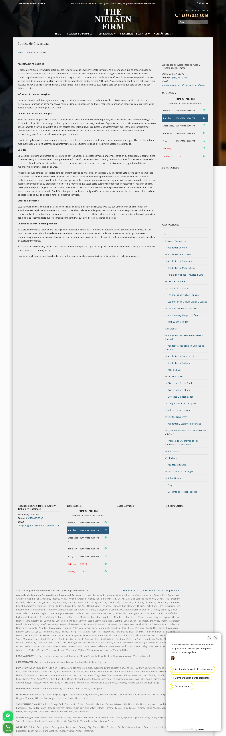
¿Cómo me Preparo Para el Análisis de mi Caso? (185, 432)
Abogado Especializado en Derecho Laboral (184, 337)
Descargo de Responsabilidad (182, 491)
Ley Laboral (171, 328)
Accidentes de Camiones (180, 261)
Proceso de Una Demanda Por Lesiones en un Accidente (181, 442)
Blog (170, 485)
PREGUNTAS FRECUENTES (31, 3)
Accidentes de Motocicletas (181, 267)
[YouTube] (206, 3)
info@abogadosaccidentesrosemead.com (136, 3)
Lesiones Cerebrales (178, 288)
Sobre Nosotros (176, 478)
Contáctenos (171, 458)
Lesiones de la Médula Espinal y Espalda (187, 301)
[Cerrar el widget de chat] (215, 637)
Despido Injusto (175, 376)
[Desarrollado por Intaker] (199, 729)
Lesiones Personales (175, 241)
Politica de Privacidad (153, 590)
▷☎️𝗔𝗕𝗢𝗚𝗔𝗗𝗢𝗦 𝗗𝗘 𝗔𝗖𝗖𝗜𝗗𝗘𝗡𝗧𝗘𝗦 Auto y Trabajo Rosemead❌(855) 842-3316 (113, 19)
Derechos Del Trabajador (180, 396)
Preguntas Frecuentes (176, 416)
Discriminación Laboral (179, 389)
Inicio (167, 234)
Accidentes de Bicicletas (179, 254)
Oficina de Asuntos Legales (181, 471)
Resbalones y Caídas (178, 321)
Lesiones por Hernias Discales (183, 308)
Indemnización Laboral (179, 410)
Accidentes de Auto (177, 247)
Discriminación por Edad (180, 383)
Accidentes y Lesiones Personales (184, 423)
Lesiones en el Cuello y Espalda (183, 294)
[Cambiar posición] (209, 637)
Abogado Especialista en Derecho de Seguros (184, 347)
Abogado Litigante (177, 464)
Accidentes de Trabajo (179, 363)
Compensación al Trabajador (182, 403)
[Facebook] (197, 3)
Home (20, 52)
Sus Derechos (174, 451)
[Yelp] (203, 3)
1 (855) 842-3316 (106, 3)
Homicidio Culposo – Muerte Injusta (185, 274)
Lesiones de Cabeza (178, 281)
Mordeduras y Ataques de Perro (183, 315)
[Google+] (200, 3)
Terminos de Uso (131, 590)
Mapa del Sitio (173, 590)
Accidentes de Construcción (181, 356)
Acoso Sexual (174, 369)
